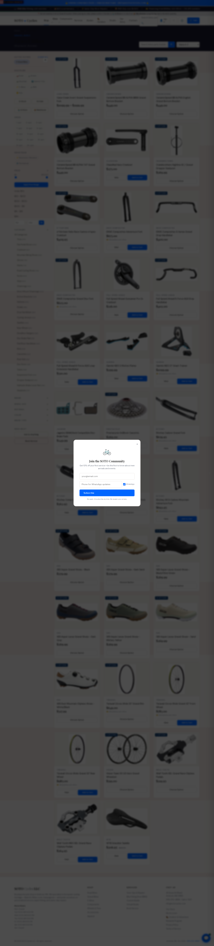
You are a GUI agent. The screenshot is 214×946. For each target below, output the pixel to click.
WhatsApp (130, 484)
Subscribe (89, 493)
